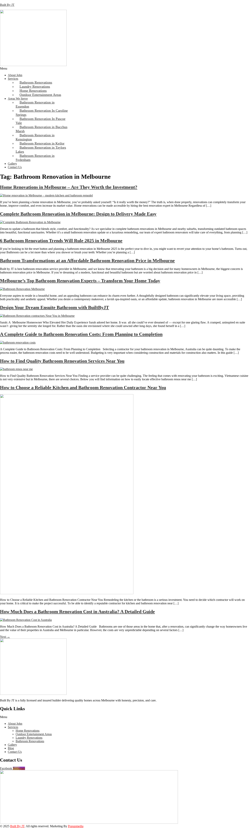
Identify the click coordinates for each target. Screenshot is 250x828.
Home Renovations (27, 730)
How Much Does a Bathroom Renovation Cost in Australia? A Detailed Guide (77, 611)
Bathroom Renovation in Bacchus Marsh (41, 129)
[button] (125, 68)
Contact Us (15, 167)
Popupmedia (75, 826)
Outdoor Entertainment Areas (40, 95)
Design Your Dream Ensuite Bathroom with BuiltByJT (54, 307)
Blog (11, 748)
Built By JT (7, 4)
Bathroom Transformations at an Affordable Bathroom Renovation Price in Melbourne (87, 260)
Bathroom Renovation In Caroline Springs (42, 113)
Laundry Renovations (29, 737)
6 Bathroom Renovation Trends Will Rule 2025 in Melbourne (61, 240)
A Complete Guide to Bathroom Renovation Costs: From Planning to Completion (81, 334)
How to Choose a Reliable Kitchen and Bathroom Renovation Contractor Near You (83, 387)
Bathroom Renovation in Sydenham (35, 158)
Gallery (12, 163)
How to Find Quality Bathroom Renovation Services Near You (62, 361)
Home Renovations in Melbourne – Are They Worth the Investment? (68, 187)
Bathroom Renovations (30, 741)
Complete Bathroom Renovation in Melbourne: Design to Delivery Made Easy (78, 213)
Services (13, 78)
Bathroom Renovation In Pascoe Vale (40, 121)
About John (15, 75)
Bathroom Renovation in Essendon (35, 104)
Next (5, 636)
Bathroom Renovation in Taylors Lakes (41, 150)
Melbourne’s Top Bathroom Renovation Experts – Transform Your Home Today (80, 280)
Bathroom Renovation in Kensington (35, 137)
